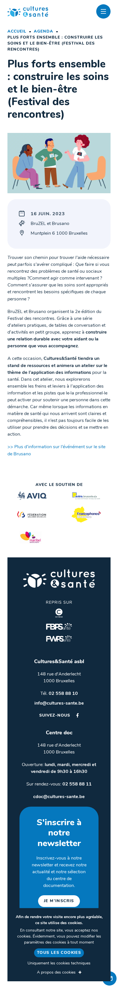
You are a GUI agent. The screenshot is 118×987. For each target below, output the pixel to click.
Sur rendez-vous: (59, 784)
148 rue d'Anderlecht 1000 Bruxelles (59, 677)
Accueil (16, 31)
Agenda (43, 31)
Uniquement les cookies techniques (59, 963)
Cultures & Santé (59, 578)
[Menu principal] (103, 11)
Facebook (77, 715)
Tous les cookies (59, 953)
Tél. (59, 693)
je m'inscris (59, 901)
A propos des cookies (56, 972)
